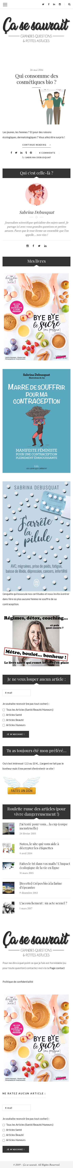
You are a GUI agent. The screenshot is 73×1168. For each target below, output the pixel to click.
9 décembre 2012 (29, 893)
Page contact (57, 968)
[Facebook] (48, 4)
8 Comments (47, 153)
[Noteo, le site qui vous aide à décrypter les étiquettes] (8, 848)
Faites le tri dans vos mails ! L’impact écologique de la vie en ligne (45, 866)
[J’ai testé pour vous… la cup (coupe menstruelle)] (8, 829)
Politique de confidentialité (18, 981)
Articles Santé (14, 714)
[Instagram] (60, 4)
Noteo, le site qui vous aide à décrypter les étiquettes (39, 846)
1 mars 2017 (26, 908)
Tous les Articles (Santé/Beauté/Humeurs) (29, 709)
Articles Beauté (15, 719)
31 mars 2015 (27, 873)
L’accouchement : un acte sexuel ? (43, 903)
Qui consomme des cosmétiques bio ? (36, 78)
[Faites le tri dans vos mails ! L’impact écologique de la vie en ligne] (8, 866)
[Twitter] (43, 4)
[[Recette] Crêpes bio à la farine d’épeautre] (8, 888)
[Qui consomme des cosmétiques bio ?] (36, 107)
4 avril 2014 (26, 853)
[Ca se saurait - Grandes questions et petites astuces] (36, 30)
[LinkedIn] (54, 4)
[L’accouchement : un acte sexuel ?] (8, 908)
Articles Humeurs (15, 724)
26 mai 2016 (36, 70)
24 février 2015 (28, 833)
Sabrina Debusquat (38, 157)
